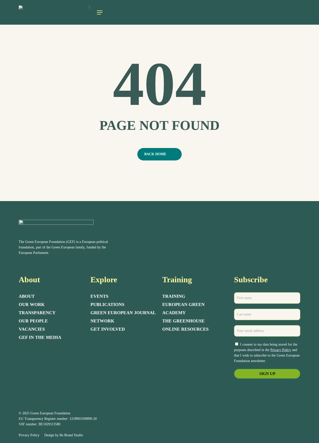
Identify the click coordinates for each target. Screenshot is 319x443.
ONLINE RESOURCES (185, 329)
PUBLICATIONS (107, 304)
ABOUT (27, 296)
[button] (99, 12)
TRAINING (173, 296)
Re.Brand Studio (71, 435)
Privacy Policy (280, 350)
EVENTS (99, 296)
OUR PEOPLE (33, 320)
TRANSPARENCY (37, 312)
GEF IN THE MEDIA (40, 337)
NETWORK (102, 320)
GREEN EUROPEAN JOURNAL (123, 312)
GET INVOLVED (107, 329)
